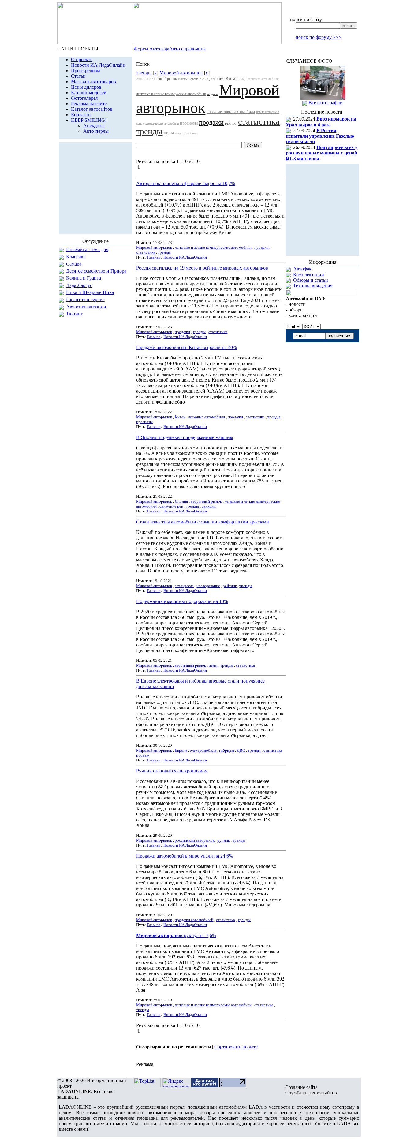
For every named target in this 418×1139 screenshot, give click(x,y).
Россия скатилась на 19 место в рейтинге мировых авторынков (202, 267)
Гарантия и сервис (85, 299)
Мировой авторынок (181, 72)
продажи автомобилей (194, 920)
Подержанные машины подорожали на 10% (182, 601)
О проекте (81, 59)
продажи (211, 122)
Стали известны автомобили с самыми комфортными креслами (202, 521)
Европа (193, 78)
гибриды (226, 750)
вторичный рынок (163, 78)
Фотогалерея (84, 98)
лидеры (212, 94)
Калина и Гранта (83, 278)
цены (169, 132)
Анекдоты (94, 125)
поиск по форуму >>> (318, 37)
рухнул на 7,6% (176, 935)
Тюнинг (74, 313)
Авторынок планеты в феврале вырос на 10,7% (185, 183)
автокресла (184, 585)
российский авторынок (195, 840)
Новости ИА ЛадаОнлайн (98, 65)
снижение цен (171, 506)
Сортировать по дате (236, 1046)
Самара (73, 263)
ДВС (241, 750)
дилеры (183, 78)
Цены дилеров (86, 87)
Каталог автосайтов (91, 109)
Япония (181, 501)
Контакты (81, 114)
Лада (242, 78)
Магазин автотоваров (93, 81)
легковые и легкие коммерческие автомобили (171, 94)
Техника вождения (312, 285)
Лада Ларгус (79, 285)
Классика (76, 256)
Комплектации (308, 274)
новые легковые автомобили (231, 111)
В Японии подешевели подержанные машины (184, 437)
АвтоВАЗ (142, 78)
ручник (223, 840)
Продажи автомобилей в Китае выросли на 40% (186, 347)
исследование (211, 78)
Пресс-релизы (85, 70)
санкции (209, 506)
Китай (232, 78)
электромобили (186, 133)
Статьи (78, 76)
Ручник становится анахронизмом (172, 770)
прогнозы (189, 123)
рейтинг (231, 123)
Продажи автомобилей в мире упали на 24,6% (184, 855)
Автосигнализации (86, 306)
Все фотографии (325, 102)
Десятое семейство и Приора (96, 271)
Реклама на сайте (89, 103)
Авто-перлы (96, 131)
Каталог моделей (88, 92)
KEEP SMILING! (88, 120)
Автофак (302, 268)
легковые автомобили (263, 78)
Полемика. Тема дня (87, 249)
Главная (153, 257)
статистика (259, 121)
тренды (143, 72)
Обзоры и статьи (310, 280)
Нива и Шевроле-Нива (90, 292)
